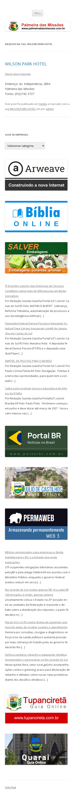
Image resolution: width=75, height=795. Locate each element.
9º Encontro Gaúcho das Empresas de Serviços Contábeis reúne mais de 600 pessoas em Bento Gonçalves (35, 291)
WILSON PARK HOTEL (26, 64)
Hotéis (43, 104)
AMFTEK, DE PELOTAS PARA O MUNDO (28, 361)
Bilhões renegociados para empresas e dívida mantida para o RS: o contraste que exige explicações (34, 557)
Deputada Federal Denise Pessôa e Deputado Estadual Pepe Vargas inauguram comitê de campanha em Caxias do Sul (36, 328)
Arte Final (10, 787)
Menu (37, 13)
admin (50, 109)
